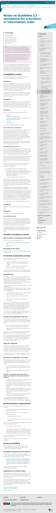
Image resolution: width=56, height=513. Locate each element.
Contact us (39, 497)
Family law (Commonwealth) (10, 487)
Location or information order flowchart (21, 71)
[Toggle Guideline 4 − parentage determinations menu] (51, 100)
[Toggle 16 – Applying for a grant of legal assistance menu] (51, 179)
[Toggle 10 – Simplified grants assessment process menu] (51, 159)
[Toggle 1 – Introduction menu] (51, 39)
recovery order (15, 58)
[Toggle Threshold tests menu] (51, 131)
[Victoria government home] (50, 510)
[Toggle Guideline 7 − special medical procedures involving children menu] (51, 111)
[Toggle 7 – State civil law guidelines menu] (51, 148)
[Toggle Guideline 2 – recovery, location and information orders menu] (51, 71)
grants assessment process (18, 309)
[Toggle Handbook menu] (51, 36)
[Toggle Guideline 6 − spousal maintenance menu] (51, 108)
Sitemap (33, 509)
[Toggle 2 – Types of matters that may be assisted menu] (51, 41)
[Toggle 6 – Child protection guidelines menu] (51, 145)
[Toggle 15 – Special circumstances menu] (51, 176)
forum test (8, 114)
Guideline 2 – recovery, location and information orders (13, 7)
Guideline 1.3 (10, 420)
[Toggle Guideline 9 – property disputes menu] (51, 118)
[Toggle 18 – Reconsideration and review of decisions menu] (51, 186)
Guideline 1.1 (21, 213)
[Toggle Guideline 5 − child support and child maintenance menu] (51, 103)
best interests (9, 245)
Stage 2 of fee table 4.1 (8, 446)
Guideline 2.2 (25, 69)
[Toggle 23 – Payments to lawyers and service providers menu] (51, 204)
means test (8, 121)
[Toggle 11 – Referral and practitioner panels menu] (51, 162)
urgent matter (13, 65)
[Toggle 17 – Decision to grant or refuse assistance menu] (51, 183)
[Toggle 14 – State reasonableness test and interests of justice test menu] (51, 171)
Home (3, 5)
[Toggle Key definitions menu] (51, 128)
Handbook (7, 5)
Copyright (20, 509)
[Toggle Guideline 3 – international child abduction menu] (51, 95)
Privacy (29, 509)
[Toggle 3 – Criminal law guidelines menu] (51, 44)
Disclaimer (25, 509)
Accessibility (14, 509)
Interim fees (23, 497)
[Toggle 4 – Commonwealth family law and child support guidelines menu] (51, 48)
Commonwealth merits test (12, 118)
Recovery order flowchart (25, 400)
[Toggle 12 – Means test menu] (51, 165)
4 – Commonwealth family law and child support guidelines (22, 5)
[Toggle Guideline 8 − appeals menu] (51, 116)
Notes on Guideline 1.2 (22, 307)
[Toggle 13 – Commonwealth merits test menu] (51, 168)
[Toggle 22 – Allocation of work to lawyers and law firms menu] (51, 200)
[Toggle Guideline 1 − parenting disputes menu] (51, 67)
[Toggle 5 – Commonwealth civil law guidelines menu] (51, 141)
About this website (7, 509)
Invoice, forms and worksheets (10, 499)
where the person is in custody (12, 119)
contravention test (10, 122)
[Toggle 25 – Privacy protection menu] (51, 210)
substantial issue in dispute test (13, 116)
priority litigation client (13, 416)
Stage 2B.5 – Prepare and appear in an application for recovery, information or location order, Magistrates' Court (18, 463)
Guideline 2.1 (13, 61)
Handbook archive (24, 499)
